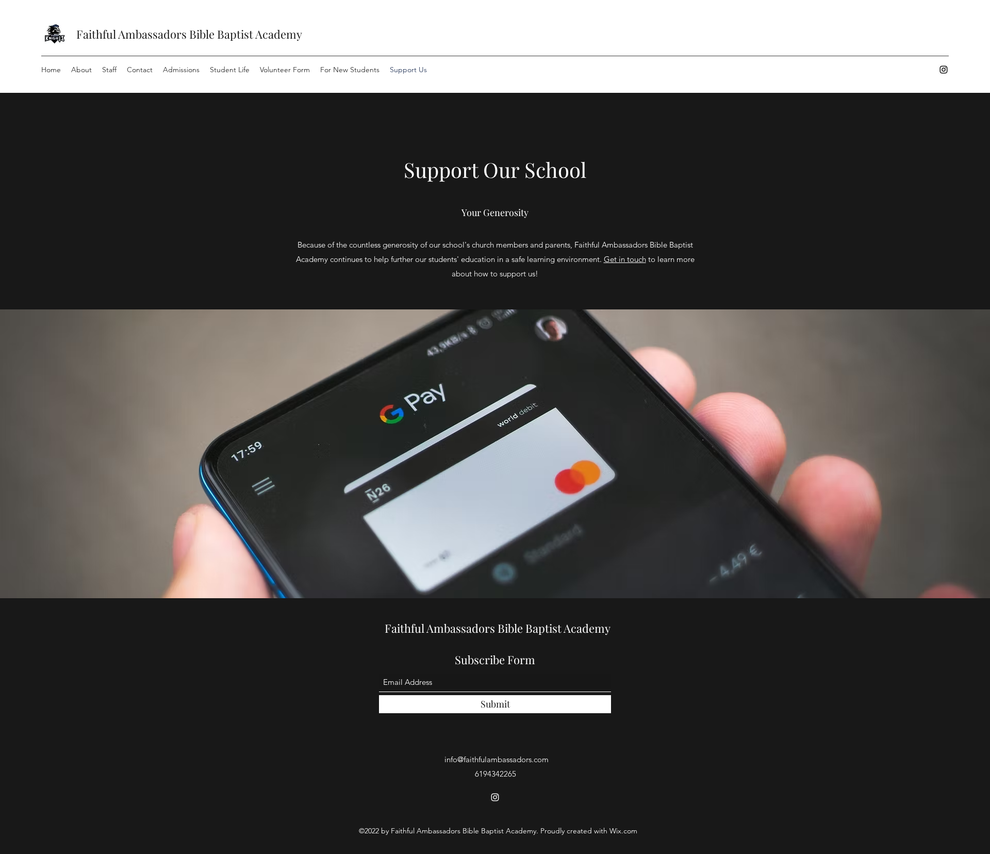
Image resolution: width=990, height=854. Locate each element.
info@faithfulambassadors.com (496, 759)
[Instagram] (943, 69)
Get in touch (625, 259)
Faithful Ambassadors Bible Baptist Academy (189, 34)
